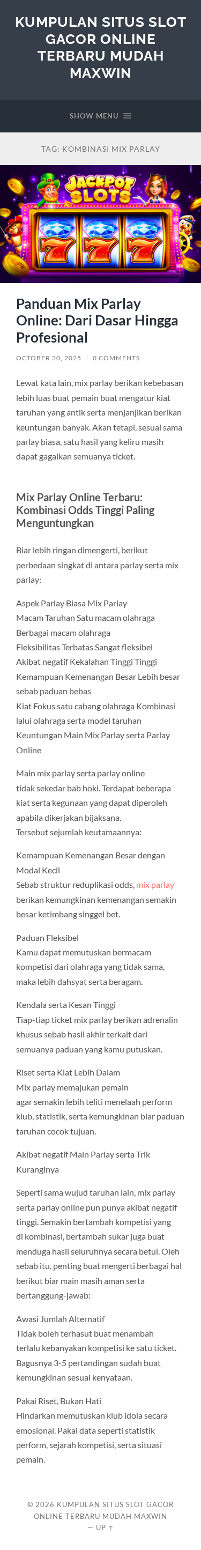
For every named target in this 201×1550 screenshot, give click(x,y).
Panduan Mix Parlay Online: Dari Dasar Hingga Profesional (97, 320)
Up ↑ (105, 1527)
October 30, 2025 (48, 358)
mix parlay (155, 884)
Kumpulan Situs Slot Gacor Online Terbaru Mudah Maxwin (101, 47)
